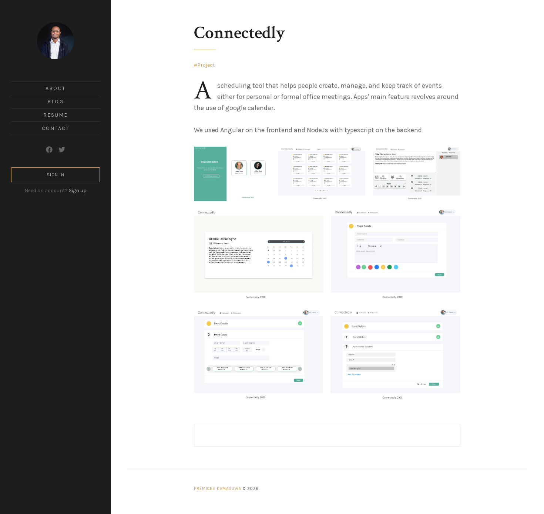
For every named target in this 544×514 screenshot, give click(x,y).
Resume (55, 115)
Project (206, 65)
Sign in (55, 174)
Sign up (78, 190)
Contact (55, 128)
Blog (55, 102)
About (56, 88)
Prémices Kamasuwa (217, 488)
